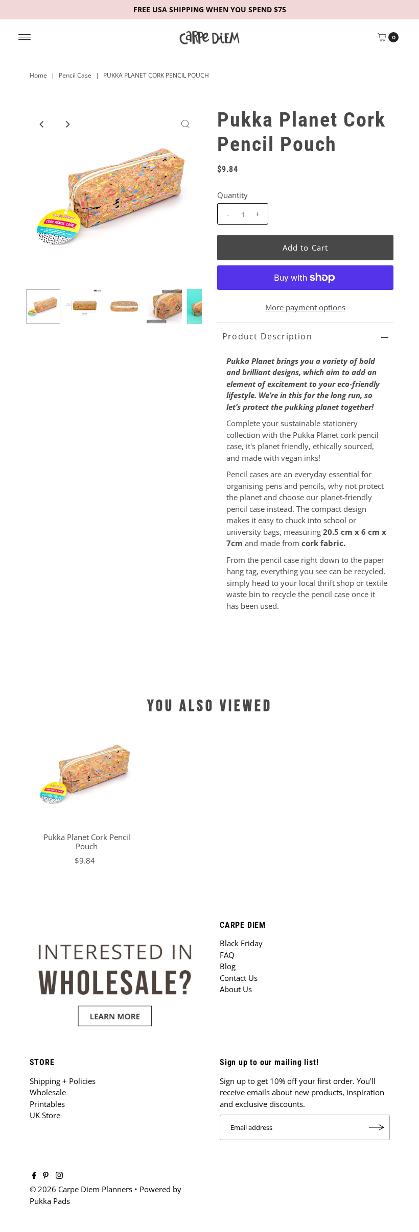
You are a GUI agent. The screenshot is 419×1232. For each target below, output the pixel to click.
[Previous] (42, 124)
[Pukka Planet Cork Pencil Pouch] (87, 773)
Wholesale (48, 1092)
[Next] (67, 124)
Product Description (267, 336)
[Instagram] (59, 1176)
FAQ (227, 955)
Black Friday (241, 943)
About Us (236, 989)
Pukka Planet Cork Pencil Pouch (86, 841)
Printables (47, 1104)
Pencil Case (75, 75)
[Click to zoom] (185, 124)
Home (38, 75)
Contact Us (239, 978)
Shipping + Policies (63, 1081)
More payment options (305, 307)
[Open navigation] (25, 37)
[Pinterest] (46, 1176)
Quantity (232, 195)
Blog (228, 966)
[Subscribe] (377, 1127)
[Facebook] (34, 1176)
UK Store (45, 1115)
